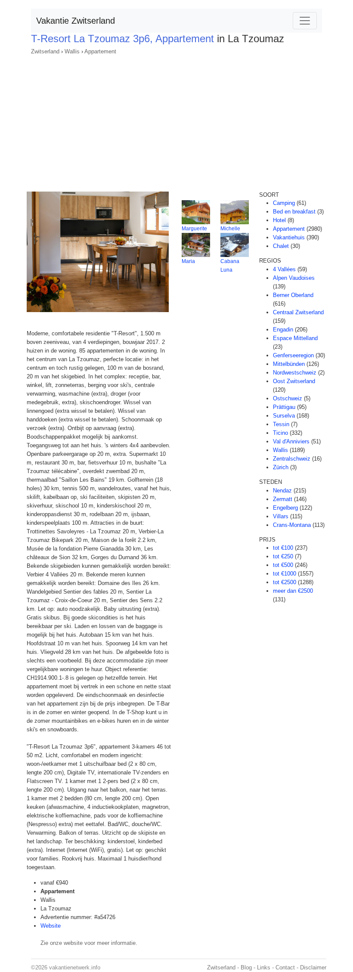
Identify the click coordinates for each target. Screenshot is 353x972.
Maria (188, 261)
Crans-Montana (292, 525)
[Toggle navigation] (305, 20)
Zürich (280, 467)
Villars (280, 516)
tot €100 (283, 548)
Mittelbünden (289, 364)
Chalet (281, 246)
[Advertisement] (176, 120)
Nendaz (282, 490)
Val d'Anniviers (291, 441)
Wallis (72, 51)
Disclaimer (313, 967)
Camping (284, 203)
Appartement (100, 51)
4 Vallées (284, 269)
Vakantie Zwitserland (75, 20)
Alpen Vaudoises (294, 278)
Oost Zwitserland (294, 381)
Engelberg (285, 508)
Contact (285, 967)
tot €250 (283, 556)
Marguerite (194, 229)
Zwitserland (45, 51)
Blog (246, 967)
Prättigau (284, 407)
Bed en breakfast (294, 211)
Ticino (280, 433)
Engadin (283, 329)
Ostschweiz (287, 398)
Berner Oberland (293, 295)
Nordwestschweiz (294, 372)
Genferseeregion (293, 355)
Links (263, 967)
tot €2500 (284, 582)
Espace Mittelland (295, 338)
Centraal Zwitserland (298, 312)
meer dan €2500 (293, 591)
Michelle (230, 229)
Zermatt (282, 499)
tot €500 (283, 565)
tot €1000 (284, 573)
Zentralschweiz (291, 458)
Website (50, 925)
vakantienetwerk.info (74, 967)
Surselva (284, 415)
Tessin (281, 424)
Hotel (279, 220)
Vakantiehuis (289, 237)
